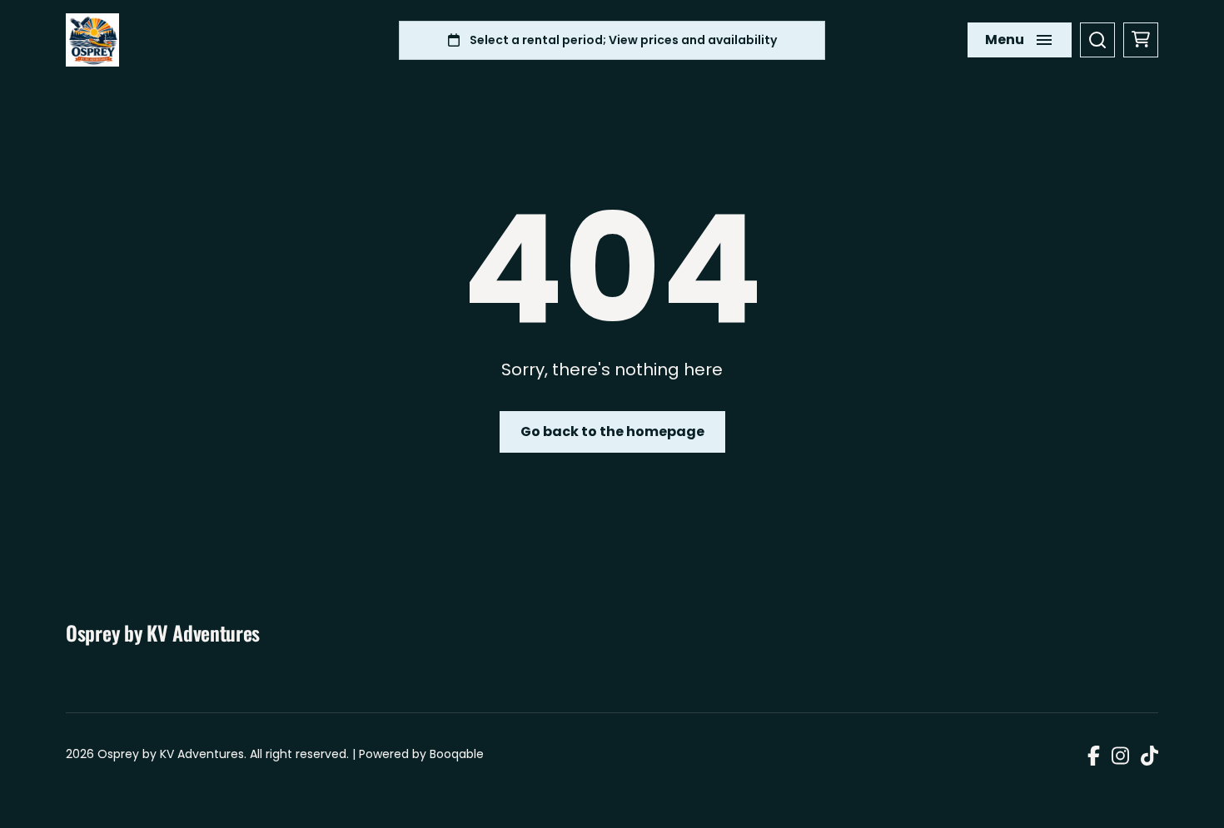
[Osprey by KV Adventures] (92, 40)
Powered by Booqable (421, 754)
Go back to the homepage (612, 431)
